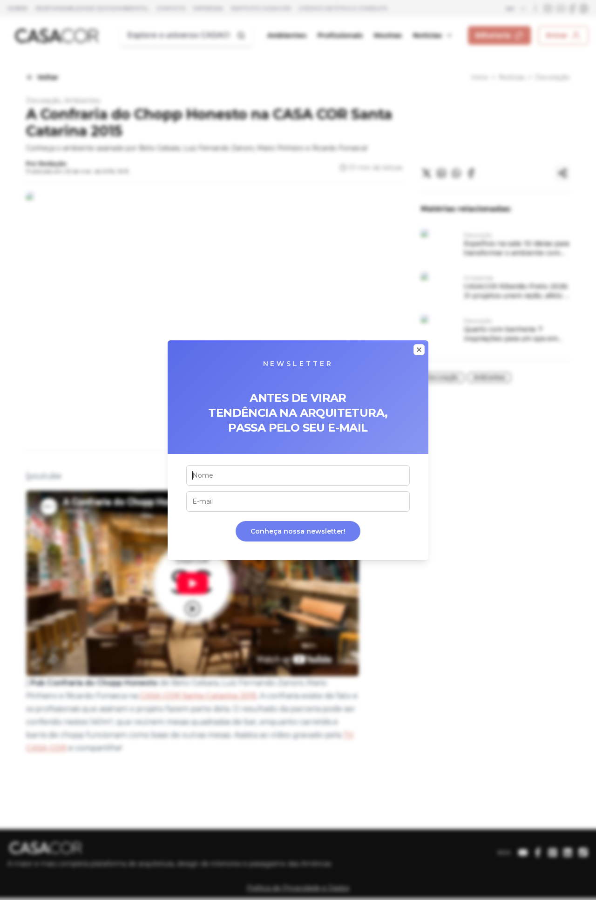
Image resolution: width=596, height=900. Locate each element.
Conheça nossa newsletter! (298, 531)
